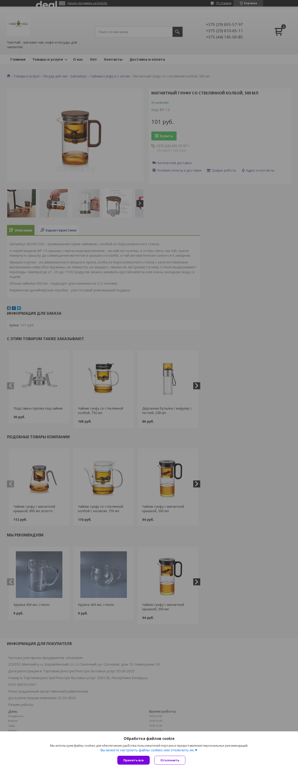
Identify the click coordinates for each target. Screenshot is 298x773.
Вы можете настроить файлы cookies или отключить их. (147, 750)
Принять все (133, 760)
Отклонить (169, 760)
